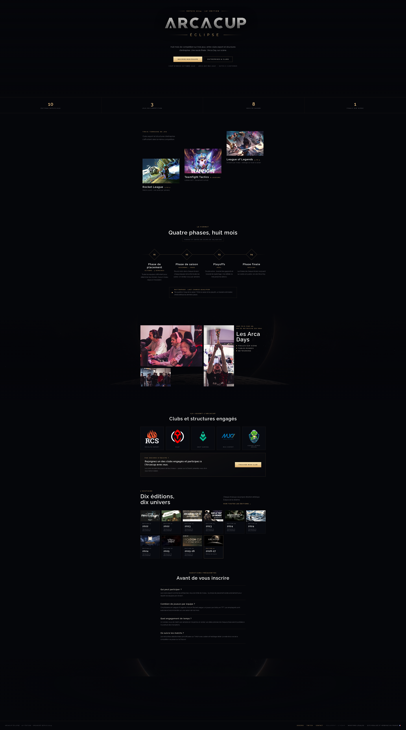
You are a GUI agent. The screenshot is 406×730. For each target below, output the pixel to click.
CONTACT (319, 725)
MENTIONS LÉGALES (356, 725)
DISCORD (300, 725)
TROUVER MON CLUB (248, 464)
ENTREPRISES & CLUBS (218, 59)
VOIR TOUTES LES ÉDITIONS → (237, 503)
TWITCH (310, 725)
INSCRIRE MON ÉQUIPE (188, 59)
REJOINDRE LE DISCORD (187, 703)
